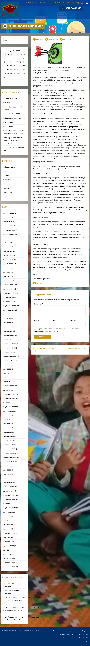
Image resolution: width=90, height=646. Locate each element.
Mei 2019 (6, 525)
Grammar (7, 180)
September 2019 (9, 508)
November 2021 (9, 398)
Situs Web (73, 320)
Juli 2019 (6, 516)
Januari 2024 (8, 289)
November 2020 (9, 449)
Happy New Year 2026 (11, 114)
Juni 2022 (7, 369)
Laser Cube (18, 620)
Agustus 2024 (8, 264)
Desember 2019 (9, 495)
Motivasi (39, 283)
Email (54, 320)
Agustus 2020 (8, 462)
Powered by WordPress (8, 631)
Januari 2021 (8, 441)
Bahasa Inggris (9, 167)
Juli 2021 (6, 415)
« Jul (5, 83)
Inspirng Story (8, 184)
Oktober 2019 (8, 504)
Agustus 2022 (8, 360)
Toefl (5, 196)
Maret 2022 (7, 382)
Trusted (25, 631)
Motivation (66, 638)
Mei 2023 (7, 323)
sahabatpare (53, 39)
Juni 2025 (7, 243)
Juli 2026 (7, 217)
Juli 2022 (7, 365)
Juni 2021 (7, 419)
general (6, 175)
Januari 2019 (8, 529)
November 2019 (9, 499)
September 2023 (9, 306)
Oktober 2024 (8, 259)
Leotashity (7, 583)
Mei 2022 (7, 373)
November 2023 (9, 297)
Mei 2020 (7, 474)
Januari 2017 (8, 558)
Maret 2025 (7, 251)
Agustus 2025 (8, 234)
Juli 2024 (7, 268)
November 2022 (9, 348)
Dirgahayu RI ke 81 (10, 98)
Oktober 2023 (8, 302)
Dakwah (6, 171)
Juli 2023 (7, 314)
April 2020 (7, 478)
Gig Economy (8, 122)
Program (70, 631)
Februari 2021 (8, 436)
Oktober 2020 (8, 453)
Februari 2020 (8, 487)
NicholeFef (7, 591)
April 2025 (7, 247)
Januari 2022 (8, 390)
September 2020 (9, 457)
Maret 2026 (7, 222)
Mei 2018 (6, 537)
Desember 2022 (9, 344)
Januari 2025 (8, 255)
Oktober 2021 (8, 403)
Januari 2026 (8, 226)
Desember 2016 (9, 563)
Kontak (81, 638)
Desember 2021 (9, 394)
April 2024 (7, 281)
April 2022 (7, 377)
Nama (37, 320)
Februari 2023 (8, 335)
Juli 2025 (6, 238)
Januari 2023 (8, 339)
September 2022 (9, 356)
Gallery (78, 631)
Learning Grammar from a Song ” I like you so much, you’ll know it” (13, 140)
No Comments (68, 39)
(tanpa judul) (8, 127)
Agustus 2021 (8, 411)
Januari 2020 (8, 491)
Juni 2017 (6, 550)
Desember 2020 (9, 445)
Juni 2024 (7, 272)
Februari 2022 (8, 386)
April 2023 (7, 327)
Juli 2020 (7, 466)
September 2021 (9, 407)
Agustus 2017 (8, 546)
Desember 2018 (9, 533)
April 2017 (7, 554)
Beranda (56, 631)
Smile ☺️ (6, 103)
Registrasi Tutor (64, 634)
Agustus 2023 (8, 310)
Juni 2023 (7, 318)
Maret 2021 (7, 432)
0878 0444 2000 (73, 8)
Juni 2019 (7, 520)
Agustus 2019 (8, 512)
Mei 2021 (6, 424)
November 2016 (9, 567)
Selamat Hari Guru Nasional (14, 118)
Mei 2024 (7, 276)
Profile (63, 631)
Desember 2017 (9, 541)
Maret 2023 (7, 331)
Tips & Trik (7, 192)
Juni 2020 (7, 470)
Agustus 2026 (8, 213)
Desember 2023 (9, 293)
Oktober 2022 (8, 352)
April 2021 (7, 428)
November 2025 (9, 230)
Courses (74, 638)
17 (4, 70)
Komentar (38, 304)
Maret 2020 (7, 483)
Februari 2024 (8, 285)
